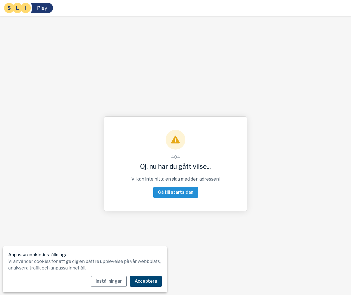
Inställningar (109, 281)
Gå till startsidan (175, 192)
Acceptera (146, 281)
